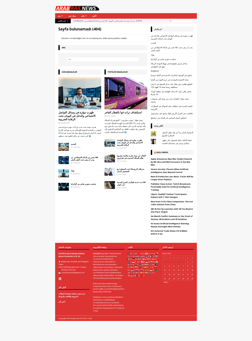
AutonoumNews (108, 297)
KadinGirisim (108, 259)
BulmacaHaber (116, 278)
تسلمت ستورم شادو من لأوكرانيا (83, 184)
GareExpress (98, 300)
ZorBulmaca (117, 286)
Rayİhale (120, 289)
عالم (83, 16)
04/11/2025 (122, 174)
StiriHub (105, 305)
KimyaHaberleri (111, 256)
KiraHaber (119, 275)
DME (110, 305)
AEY (94, 278)
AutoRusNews (118, 305)
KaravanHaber (111, 264)
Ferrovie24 (97, 305)
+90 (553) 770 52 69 (68, 270)
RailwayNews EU (109, 308)
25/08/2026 (76, 163)
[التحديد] (63, 147)
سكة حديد (72, 16)
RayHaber (105, 253)
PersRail (96, 302)
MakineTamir (98, 270)
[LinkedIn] (60, 278)
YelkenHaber (98, 267)
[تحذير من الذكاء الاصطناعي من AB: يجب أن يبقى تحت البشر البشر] (63, 160)
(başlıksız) (155, 71)
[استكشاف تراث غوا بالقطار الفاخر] (125, 93)
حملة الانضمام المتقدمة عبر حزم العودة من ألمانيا (170, 79)
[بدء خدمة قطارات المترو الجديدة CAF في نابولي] (109, 185)
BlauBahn (119, 297)
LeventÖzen (98, 259)
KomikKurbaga (111, 283)
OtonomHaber (98, 256)
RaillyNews (162, 152)
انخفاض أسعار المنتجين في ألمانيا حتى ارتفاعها (168, 118)
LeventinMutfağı (110, 289)
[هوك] (63, 173)
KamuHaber (108, 267)
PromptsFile (97, 308)
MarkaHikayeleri (102, 278)
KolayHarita (97, 286)
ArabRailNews (109, 300)
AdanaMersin (110, 261)
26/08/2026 (65, 123)
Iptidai (106, 270)
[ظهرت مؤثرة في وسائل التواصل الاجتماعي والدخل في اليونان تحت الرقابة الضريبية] (79, 93)
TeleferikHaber (115, 253)
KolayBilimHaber (114, 272)
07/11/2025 (111, 116)
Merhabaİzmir (98, 264)
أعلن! (94, 16)
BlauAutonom (105, 302)
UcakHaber (118, 267)
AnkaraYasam (98, 261)
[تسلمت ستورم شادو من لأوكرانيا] (63, 187)
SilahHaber (113, 270)
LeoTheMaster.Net (100, 272)
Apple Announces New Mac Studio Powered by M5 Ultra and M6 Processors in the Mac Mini (171, 162)
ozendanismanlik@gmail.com (73, 272)
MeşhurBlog (98, 291)
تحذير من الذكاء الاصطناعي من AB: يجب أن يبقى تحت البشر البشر (84, 158)
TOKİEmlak (107, 291)
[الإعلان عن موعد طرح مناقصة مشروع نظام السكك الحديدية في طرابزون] (109, 158)
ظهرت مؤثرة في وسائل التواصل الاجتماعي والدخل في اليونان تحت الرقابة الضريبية (77, 116)
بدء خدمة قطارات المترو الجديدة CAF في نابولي (131, 183)
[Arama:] (180, 21)
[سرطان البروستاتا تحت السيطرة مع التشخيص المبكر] (109, 172)
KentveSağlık (98, 289)
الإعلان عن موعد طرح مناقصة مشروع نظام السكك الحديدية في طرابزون (131, 156)
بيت (59, 16)
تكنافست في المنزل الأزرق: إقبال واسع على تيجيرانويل (172, 113)
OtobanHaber (108, 275)
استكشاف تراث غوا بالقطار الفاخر (123, 112)
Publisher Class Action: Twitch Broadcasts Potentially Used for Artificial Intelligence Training (171, 187)
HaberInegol (98, 275)
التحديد (73, 144)
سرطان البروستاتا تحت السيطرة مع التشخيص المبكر (130, 170)
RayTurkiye (107, 286)
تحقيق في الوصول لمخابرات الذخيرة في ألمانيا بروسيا (171, 75)
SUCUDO (97, 253)
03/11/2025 (122, 188)
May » (166, 282)
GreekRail (115, 302)
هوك (72, 170)
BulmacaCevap (99, 283)
